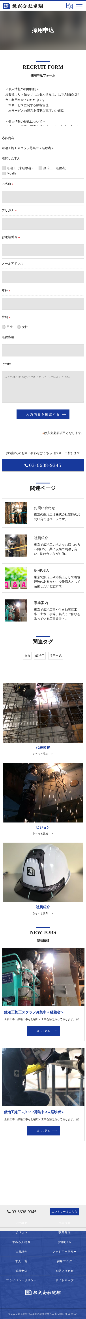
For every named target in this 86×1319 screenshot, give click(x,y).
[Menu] (79, 6)
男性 (10, 327)
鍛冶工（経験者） (55, 168)
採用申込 (55, 656)
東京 (27, 656)
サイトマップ (65, 1280)
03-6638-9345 (45, 465)
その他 (11, 173)
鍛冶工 (40, 656)
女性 (25, 327)
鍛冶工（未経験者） (20, 168)
